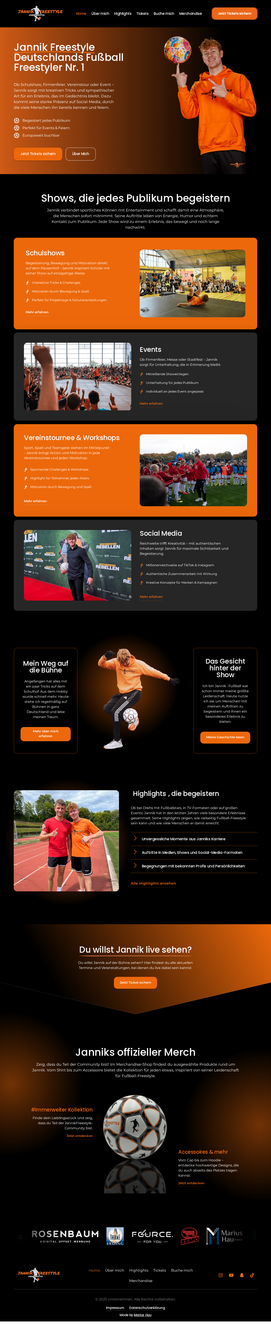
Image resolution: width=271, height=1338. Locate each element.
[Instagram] (222, 1275)
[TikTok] (253, 1275)
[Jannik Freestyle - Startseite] (40, 13)
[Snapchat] (243, 1275)
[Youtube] (232, 1275)
